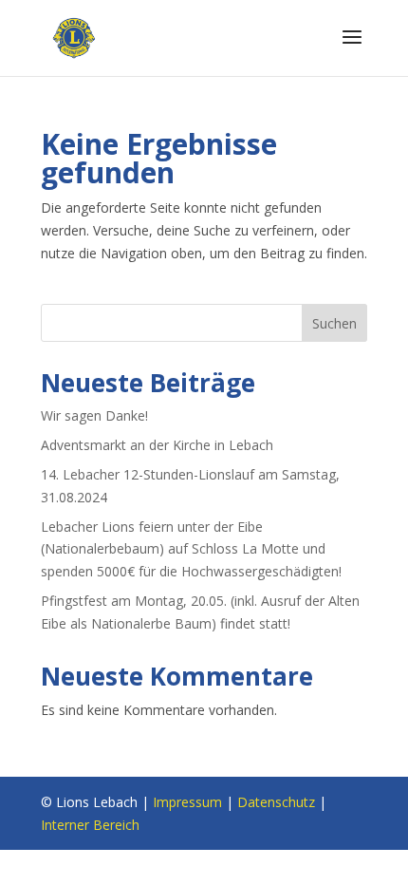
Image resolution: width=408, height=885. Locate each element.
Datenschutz (276, 802)
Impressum (187, 802)
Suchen (334, 323)
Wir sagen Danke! (94, 415)
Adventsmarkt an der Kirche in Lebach (157, 445)
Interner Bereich (90, 825)
